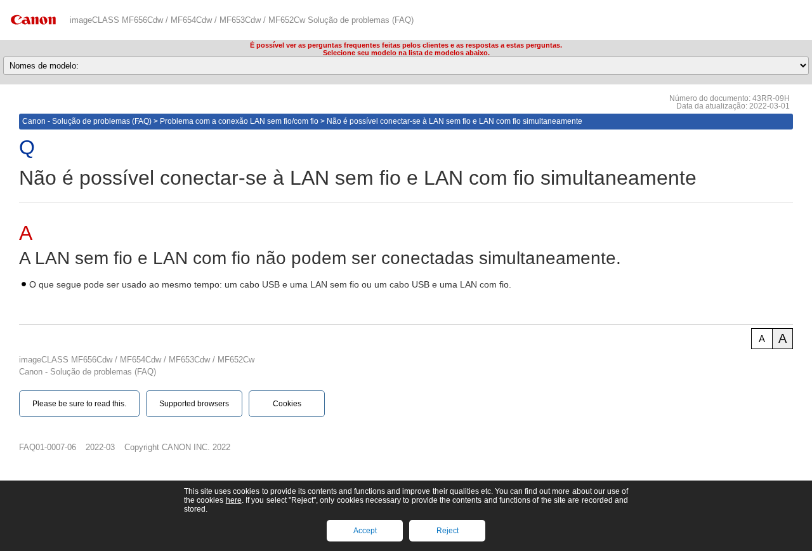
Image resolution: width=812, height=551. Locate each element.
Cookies (287, 403)
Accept (365, 530)
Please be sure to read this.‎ (79, 403)
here (234, 500)
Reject (447, 530)
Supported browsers (194, 403)
